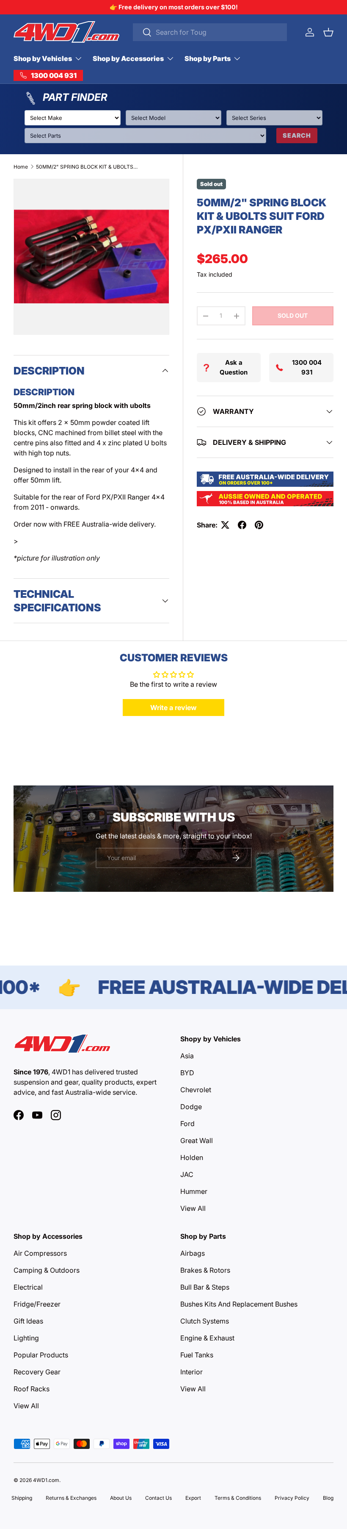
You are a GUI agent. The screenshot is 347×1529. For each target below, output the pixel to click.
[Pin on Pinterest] (259, 524)
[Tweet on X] (225, 524)
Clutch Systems (204, 1321)
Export (193, 1498)
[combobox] (210, 32)
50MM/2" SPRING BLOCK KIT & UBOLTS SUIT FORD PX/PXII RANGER (87, 167)
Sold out (293, 315)
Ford (187, 1123)
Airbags (192, 1253)
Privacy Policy (292, 1498)
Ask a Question (234, 367)
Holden (191, 1157)
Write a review (173, 707)
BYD (187, 1072)
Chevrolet (195, 1089)
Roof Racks (32, 1389)
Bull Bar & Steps (204, 1287)
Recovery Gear (37, 1372)
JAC (186, 1174)
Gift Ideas (28, 1321)
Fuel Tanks (196, 1355)
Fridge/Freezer (37, 1304)
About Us (121, 1498)
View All (193, 1208)
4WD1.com (46, 1480)
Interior (191, 1372)
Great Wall (196, 1140)
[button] (328, 32)
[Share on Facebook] (242, 524)
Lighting (26, 1338)
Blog (328, 1498)
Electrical (28, 1287)
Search (297, 135)
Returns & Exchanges (71, 1498)
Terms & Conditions (238, 1498)
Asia (187, 1056)
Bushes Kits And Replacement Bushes (238, 1304)
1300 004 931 (307, 367)
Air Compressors (40, 1253)
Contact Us (158, 1498)
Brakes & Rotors (205, 1270)
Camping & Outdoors (47, 1270)
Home (21, 167)
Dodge (191, 1106)
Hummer (193, 1191)
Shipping (21, 1498)
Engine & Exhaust (207, 1338)
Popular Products (41, 1355)
